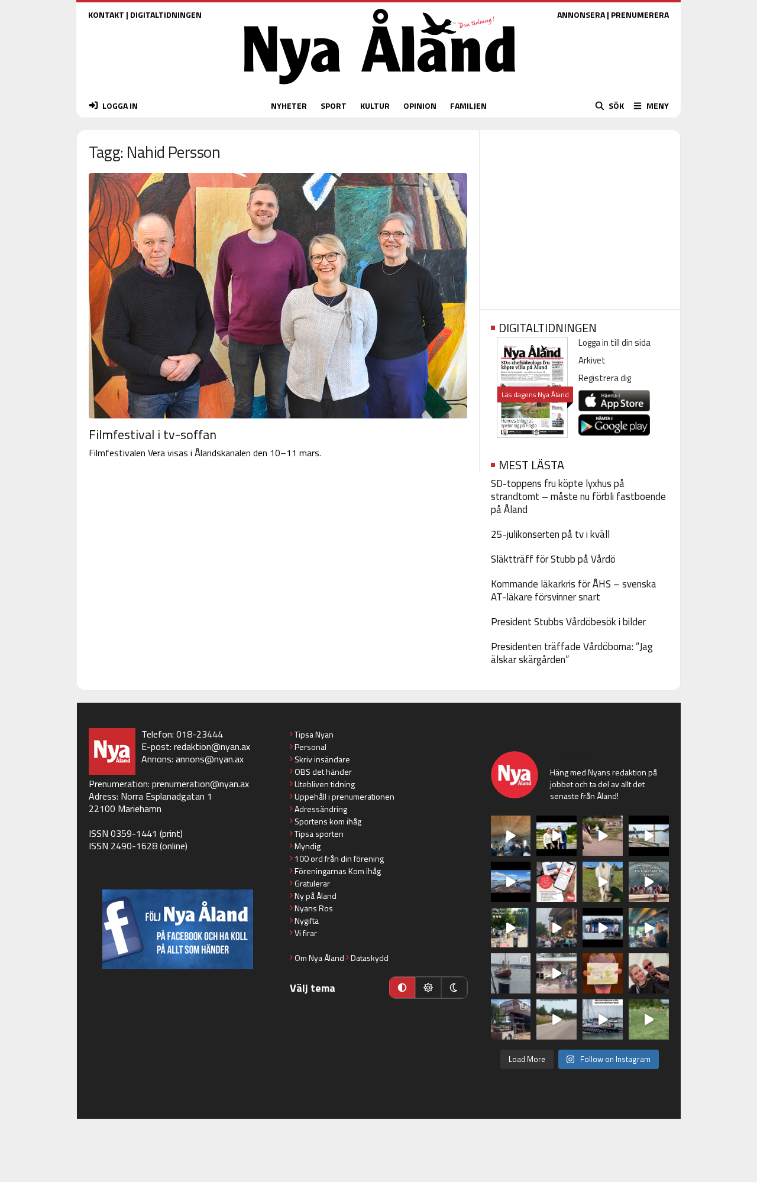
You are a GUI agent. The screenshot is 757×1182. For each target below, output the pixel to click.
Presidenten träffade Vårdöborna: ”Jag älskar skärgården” (572, 653)
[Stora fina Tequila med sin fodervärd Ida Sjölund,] (603, 882)
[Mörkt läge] (454, 987)
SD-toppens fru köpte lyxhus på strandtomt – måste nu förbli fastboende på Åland (578, 496)
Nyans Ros (314, 908)
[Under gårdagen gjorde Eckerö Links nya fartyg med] (511, 882)
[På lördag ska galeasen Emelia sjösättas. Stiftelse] (511, 1019)
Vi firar (306, 933)
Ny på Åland (316, 895)
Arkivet (592, 360)
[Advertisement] (580, 216)
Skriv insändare (322, 759)
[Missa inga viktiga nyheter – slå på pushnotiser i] (556, 882)
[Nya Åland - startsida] (380, 87)
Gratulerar (312, 883)
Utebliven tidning (325, 784)
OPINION (419, 105)
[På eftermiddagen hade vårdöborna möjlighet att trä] (556, 836)
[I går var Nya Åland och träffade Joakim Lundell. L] (649, 973)
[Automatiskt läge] (402, 987)
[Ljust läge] (428, 987)
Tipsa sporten (319, 833)
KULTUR (375, 105)
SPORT (334, 105)
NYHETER (289, 105)
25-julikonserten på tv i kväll (550, 534)
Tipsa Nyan (314, 734)
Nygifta (307, 920)
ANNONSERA (581, 14)
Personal (310, 747)
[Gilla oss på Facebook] (178, 929)
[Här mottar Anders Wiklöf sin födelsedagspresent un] (649, 928)
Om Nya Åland (319, 958)
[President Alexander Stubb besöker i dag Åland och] (603, 836)
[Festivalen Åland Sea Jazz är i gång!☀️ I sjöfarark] (511, 836)
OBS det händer (323, 771)
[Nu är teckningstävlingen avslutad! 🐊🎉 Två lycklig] (603, 973)
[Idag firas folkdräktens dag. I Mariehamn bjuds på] (649, 882)
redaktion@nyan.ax (212, 746)
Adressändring (321, 809)
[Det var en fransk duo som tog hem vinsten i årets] (649, 836)
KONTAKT (106, 14)
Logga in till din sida (614, 342)
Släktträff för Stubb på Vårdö (553, 559)
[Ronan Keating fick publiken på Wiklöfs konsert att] (556, 928)
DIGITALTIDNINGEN (166, 14)
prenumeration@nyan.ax (200, 784)
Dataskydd (370, 958)
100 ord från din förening (339, 858)
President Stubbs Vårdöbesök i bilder (568, 621)
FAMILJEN (468, 105)
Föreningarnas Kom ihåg (338, 871)
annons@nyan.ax (210, 759)
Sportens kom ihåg (328, 821)
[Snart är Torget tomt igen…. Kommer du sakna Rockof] (511, 928)
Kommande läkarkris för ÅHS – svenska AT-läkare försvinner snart (573, 590)
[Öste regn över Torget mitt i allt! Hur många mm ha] (556, 973)
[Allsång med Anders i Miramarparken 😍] (603, 928)
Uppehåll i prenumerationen (344, 796)
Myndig (308, 846)
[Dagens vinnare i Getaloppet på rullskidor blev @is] (556, 1019)
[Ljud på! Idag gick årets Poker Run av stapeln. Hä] (603, 1019)
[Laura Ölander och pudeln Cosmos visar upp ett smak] (649, 1019)
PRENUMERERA (640, 14)
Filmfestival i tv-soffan (152, 434)
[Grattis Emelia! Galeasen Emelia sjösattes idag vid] (511, 973)
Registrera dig (604, 378)
